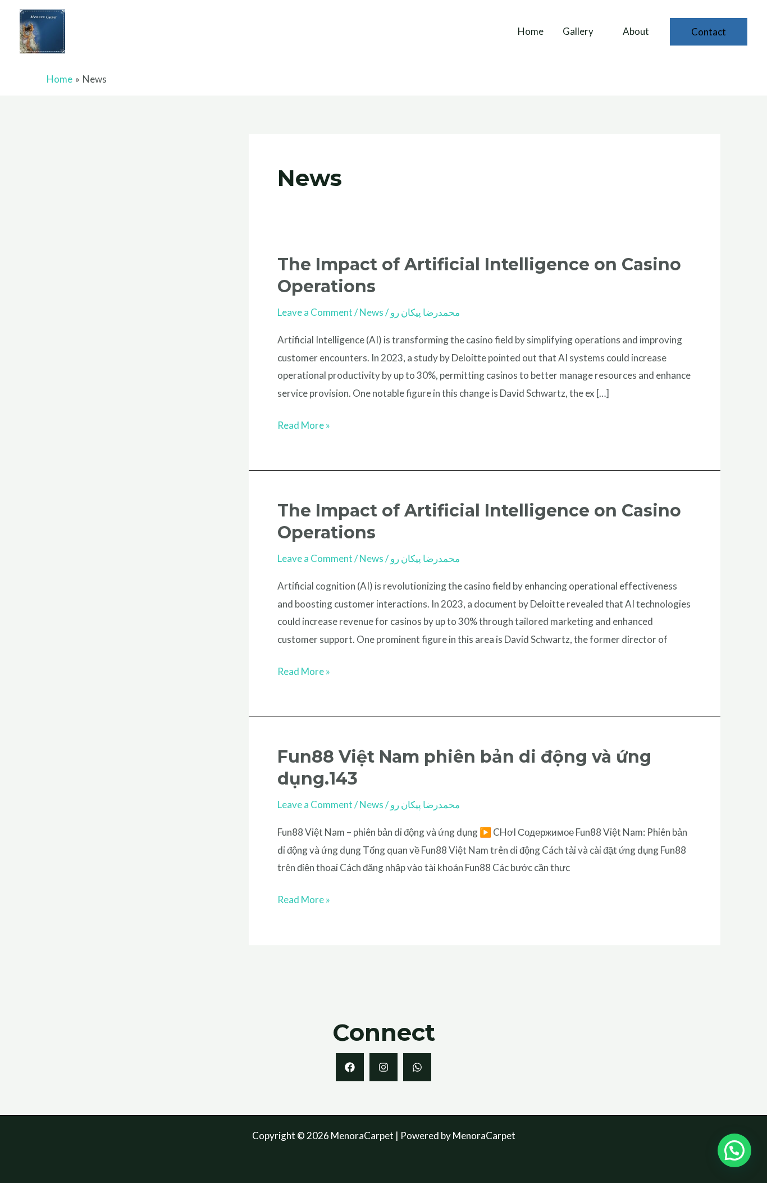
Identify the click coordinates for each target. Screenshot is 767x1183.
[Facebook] (350, 1067)
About (636, 31)
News (371, 312)
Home (531, 31)
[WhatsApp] (417, 1067)
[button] (708, 32)
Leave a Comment (315, 312)
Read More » (303, 423)
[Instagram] (383, 1067)
